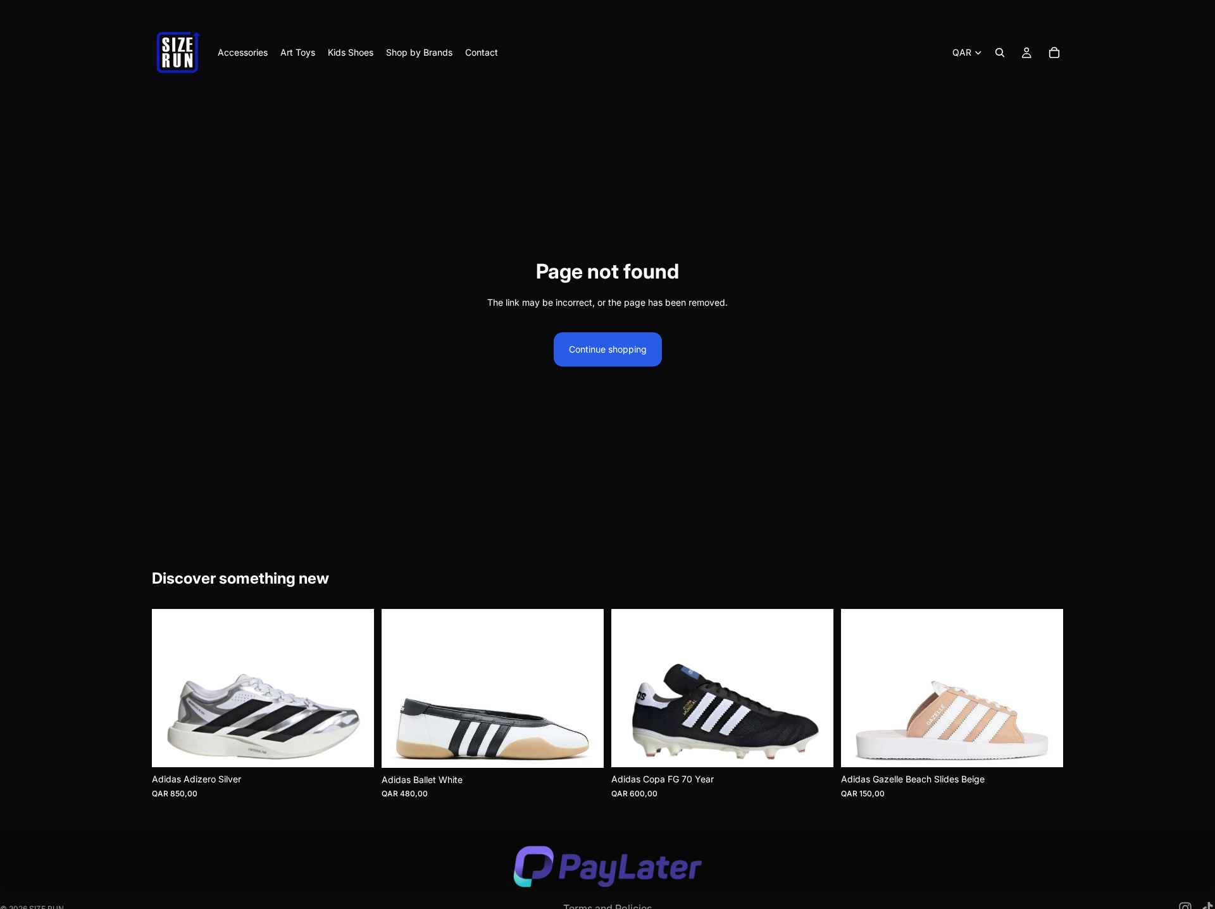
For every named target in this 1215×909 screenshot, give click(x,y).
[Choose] (354, 747)
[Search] (1000, 52)
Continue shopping (608, 349)
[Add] (813, 747)
